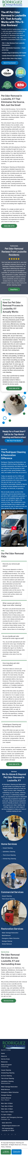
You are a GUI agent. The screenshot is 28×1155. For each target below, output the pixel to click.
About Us (4, 1056)
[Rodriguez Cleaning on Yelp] (18, 1134)
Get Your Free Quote (14, 440)
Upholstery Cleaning (9, 851)
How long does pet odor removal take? (11, 664)
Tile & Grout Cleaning (9, 855)
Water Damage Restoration (10, 932)
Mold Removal (6, 935)
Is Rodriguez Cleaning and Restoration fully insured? (12, 725)
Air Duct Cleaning (6, 1075)
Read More (15, 289)
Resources (4, 1062)
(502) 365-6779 (9, 226)
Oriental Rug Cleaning (9, 858)
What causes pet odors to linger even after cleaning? (12, 604)
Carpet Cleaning (8, 848)
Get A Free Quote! (10, 63)
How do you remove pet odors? (11, 565)
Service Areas (8, 1001)
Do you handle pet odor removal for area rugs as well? (13, 637)
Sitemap (8, 1147)
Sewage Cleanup (7, 941)
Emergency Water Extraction (10, 938)
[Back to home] (12, 3)
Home (3, 1053)
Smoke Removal (7, 944)
